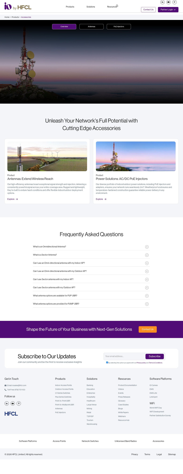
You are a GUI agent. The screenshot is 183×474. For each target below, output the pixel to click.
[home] (33, 6)
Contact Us (148, 10)
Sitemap (172, 454)
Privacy (134, 454)
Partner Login (167, 10)
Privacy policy (141, 363)
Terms (147, 454)
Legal (159, 454)
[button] (70, 6)
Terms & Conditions (155, 363)
